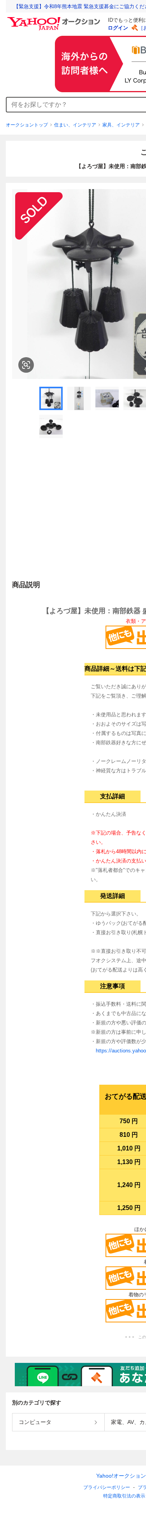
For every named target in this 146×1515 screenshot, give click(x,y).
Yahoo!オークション (121, 1476)
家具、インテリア (121, 125)
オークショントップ (27, 125)
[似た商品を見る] (26, 365)
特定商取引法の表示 (124, 1496)
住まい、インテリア (75, 125)
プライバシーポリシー (106, 1487)
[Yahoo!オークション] (55, 19)
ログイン (118, 28)
